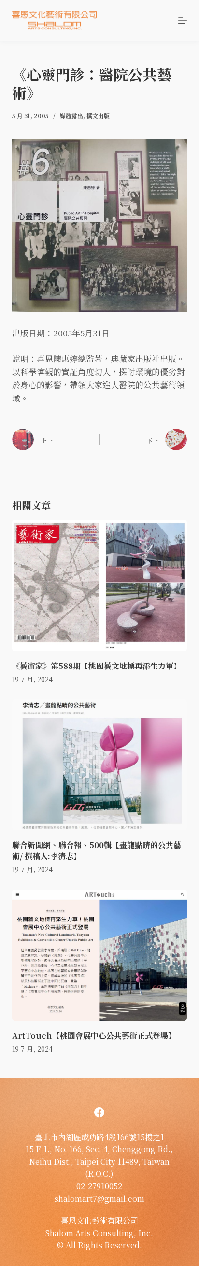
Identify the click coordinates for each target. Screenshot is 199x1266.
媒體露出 (71, 115)
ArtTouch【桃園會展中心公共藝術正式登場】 (94, 1035)
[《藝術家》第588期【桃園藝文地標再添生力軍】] (99, 585)
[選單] (182, 20)
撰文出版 (98, 115)
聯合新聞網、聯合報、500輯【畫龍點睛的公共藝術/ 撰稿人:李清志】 (96, 850)
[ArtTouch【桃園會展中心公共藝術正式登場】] (99, 955)
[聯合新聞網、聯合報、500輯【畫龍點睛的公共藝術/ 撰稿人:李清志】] (99, 765)
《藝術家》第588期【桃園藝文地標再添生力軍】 (96, 665)
